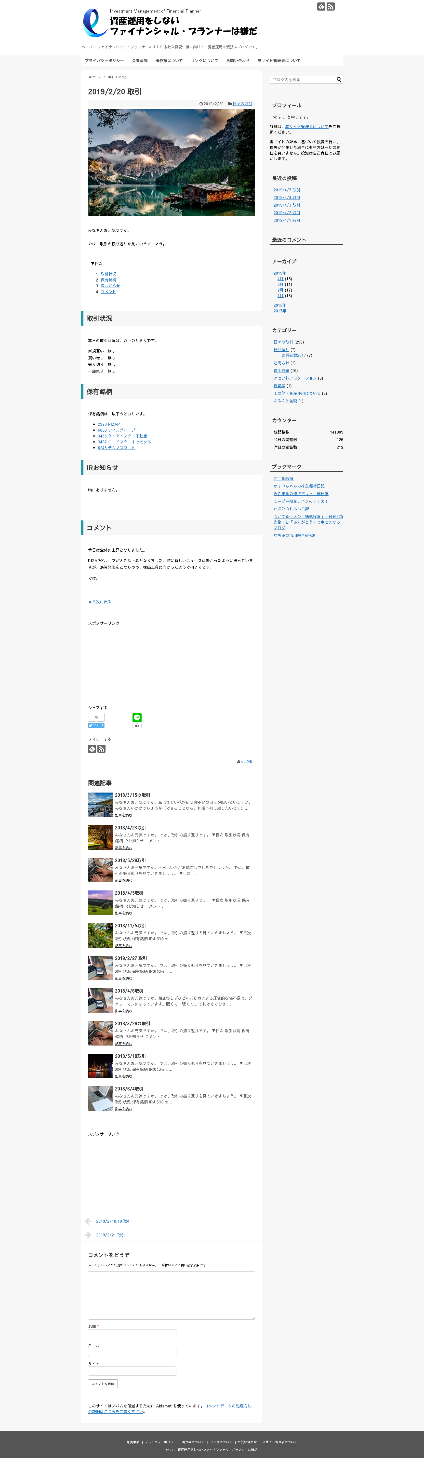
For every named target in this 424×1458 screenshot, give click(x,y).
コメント (108, 291)
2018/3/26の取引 (132, 1023)
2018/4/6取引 (129, 991)
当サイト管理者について (279, 60)
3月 (281, 284)
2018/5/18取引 (130, 1056)
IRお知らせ (110, 285)
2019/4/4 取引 (287, 197)
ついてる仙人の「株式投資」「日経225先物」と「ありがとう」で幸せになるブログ (308, 522)
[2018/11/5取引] (100, 935)
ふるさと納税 (285, 400)
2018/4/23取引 (130, 827)
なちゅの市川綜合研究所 (295, 535)
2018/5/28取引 (130, 860)
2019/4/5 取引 (287, 189)
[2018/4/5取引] (100, 902)
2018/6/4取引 (129, 1089)
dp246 (246, 761)
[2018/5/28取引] (100, 870)
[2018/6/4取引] (100, 1098)
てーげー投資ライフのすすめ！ (301, 501)
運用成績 (281, 370)
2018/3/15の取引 (132, 795)
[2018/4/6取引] (100, 1000)
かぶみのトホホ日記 (291, 508)
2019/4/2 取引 (287, 212)
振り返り (281, 349)
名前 (93, 1326)
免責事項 (140, 60)
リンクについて (204, 60)
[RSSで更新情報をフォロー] (331, 6)
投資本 (279, 385)
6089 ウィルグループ (116, 430)
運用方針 (281, 362)
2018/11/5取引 (130, 925)
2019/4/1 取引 (287, 220)
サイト (94, 1363)
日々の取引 (242, 103)
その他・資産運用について (297, 393)
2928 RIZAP (109, 424)
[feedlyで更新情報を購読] (321, 6)
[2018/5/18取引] (100, 1066)
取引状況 (108, 274)
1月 (281, 295)
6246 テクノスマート (116, 447)
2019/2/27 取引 (131, 958)
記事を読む (123, 815)
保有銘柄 (108, 279)
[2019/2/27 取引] (100, 968)
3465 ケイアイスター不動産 (122, 435)
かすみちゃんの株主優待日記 (299, 486)
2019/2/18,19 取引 (113, 1221)
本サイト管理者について (307, 126)
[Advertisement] (129, 661)
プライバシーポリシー (104, 60)
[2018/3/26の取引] (100, 1033)
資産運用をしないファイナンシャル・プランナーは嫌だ (217, 1449)
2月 (281, 289)
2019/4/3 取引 (287, 205)
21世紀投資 (284, 478)
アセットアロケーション (295, 378)
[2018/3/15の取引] (100, 805)
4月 (281, 278)
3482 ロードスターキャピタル (124, 441)
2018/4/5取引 (129, 893)
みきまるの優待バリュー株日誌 (301, 493)
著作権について (169, 60)
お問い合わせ (238, 60)
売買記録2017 (293, 355)
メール (95, 1345)
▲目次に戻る (100, 601)
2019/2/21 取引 (110, 1234)
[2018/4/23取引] (100, 837)
